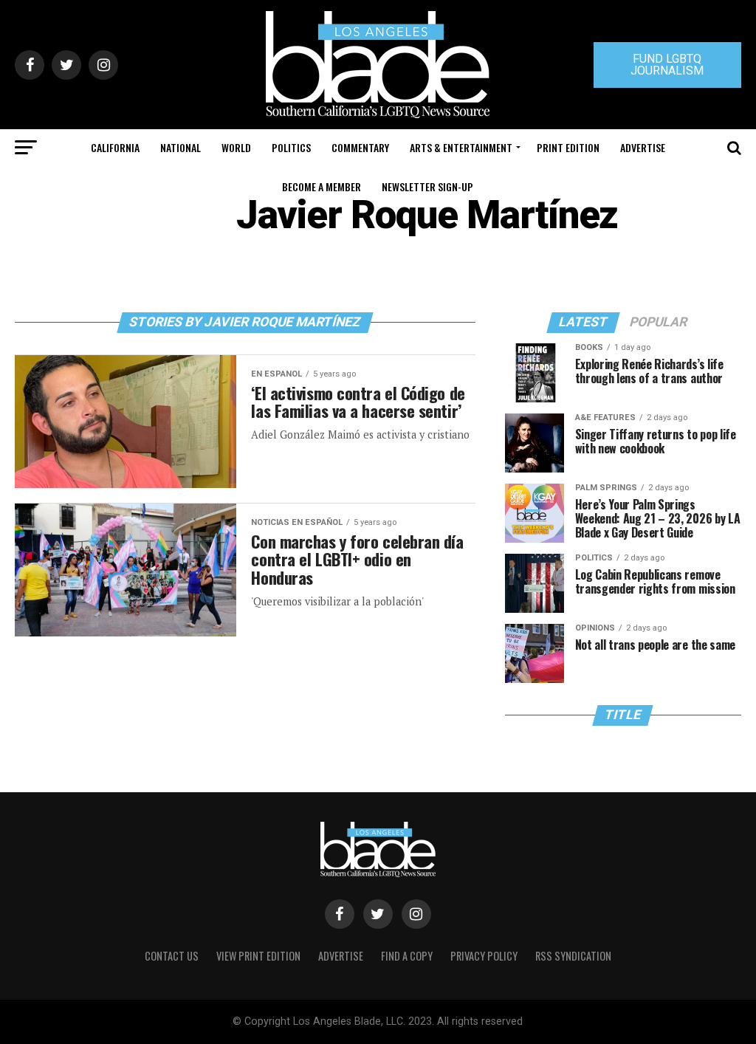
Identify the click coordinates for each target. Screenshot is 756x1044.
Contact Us (172, 956)
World (236, 147)
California (115, 147)
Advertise (642, 147)
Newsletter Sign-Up (427, 186)
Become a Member (321, 186)
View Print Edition (258, 956)
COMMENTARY (360, 147)
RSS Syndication (573, 956)
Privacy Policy (484, 956)
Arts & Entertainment (461, 147)
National (180, 147)
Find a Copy (407, 956)
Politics (291, 147)
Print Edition (568, 147)
